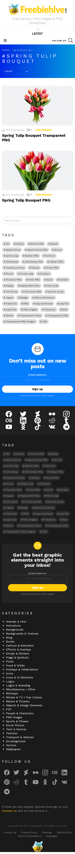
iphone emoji (56, 291)
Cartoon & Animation (20, 645)
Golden (63, 279)
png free (11, 309)
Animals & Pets (16, 621)
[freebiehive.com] (37, 846)
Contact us (10, 810)
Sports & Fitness (17, 721)
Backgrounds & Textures (22, 633)
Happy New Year (30, 285)
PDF (9, 709)
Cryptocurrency (15, 267)
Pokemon (49, 309)
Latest (37, 33)
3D (7, 243)
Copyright (51, 836)
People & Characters (20, 713)
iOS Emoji (11, 291)
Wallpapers (13, 749)
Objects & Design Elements (24, 705)
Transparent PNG (58, 315)
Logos (10, 681)
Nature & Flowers (18, 701)
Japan (9, 297)
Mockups (12, 693)
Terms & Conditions (29, 836)
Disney (35, 267)
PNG (26, 303)
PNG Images (43, 130)
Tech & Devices (16, 729)
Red (64, 309)
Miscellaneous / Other (20, 689)
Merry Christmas (44, 297)
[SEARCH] (70, 40)
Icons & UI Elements (19, 677)
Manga (24, 297)
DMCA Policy (64, 832)
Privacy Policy (29, 832)
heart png (52, 285)
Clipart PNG (56, 261)
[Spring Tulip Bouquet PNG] (37, 170)
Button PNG (31, 255)
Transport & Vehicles (20, 737)
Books (10, 641)
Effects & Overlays (18, 649)
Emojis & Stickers (17, 653)
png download (43, 303)
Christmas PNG (34, 261)
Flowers (45, 273)
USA (44, 321)
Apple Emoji (13, 249)
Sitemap (47, 832)
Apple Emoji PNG (37, 249)
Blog (9, 637)
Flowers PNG (13, 279)
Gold (49, 279)
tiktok (9, 315)
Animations (13, 625)
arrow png (12, 255)
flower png (26, 273)
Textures (11, 733)
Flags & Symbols (17, 657)
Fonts (10, 661)
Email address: (37, 374)
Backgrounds (14, 629)
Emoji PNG (52, 267)
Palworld (11, 303)
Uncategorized (15, 741)
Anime (20, 243)
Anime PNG (37, 243)
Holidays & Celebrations (22, 669)
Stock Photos (15, 725)
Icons (9, 673)
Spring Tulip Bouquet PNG (26, 200)
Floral (9, 273)
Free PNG (34, 279)
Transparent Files (30, 315)
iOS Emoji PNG (32, 291)
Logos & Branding (18, 685)
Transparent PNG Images (20, 321)
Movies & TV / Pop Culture (24, 697)
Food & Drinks (15, 665)
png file (63, 303)
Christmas (12, 261)
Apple (54, 243)
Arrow (58, 249)
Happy (9, 285)
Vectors (11, 745)
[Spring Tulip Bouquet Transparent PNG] (37, 105)
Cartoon (50, 255)
